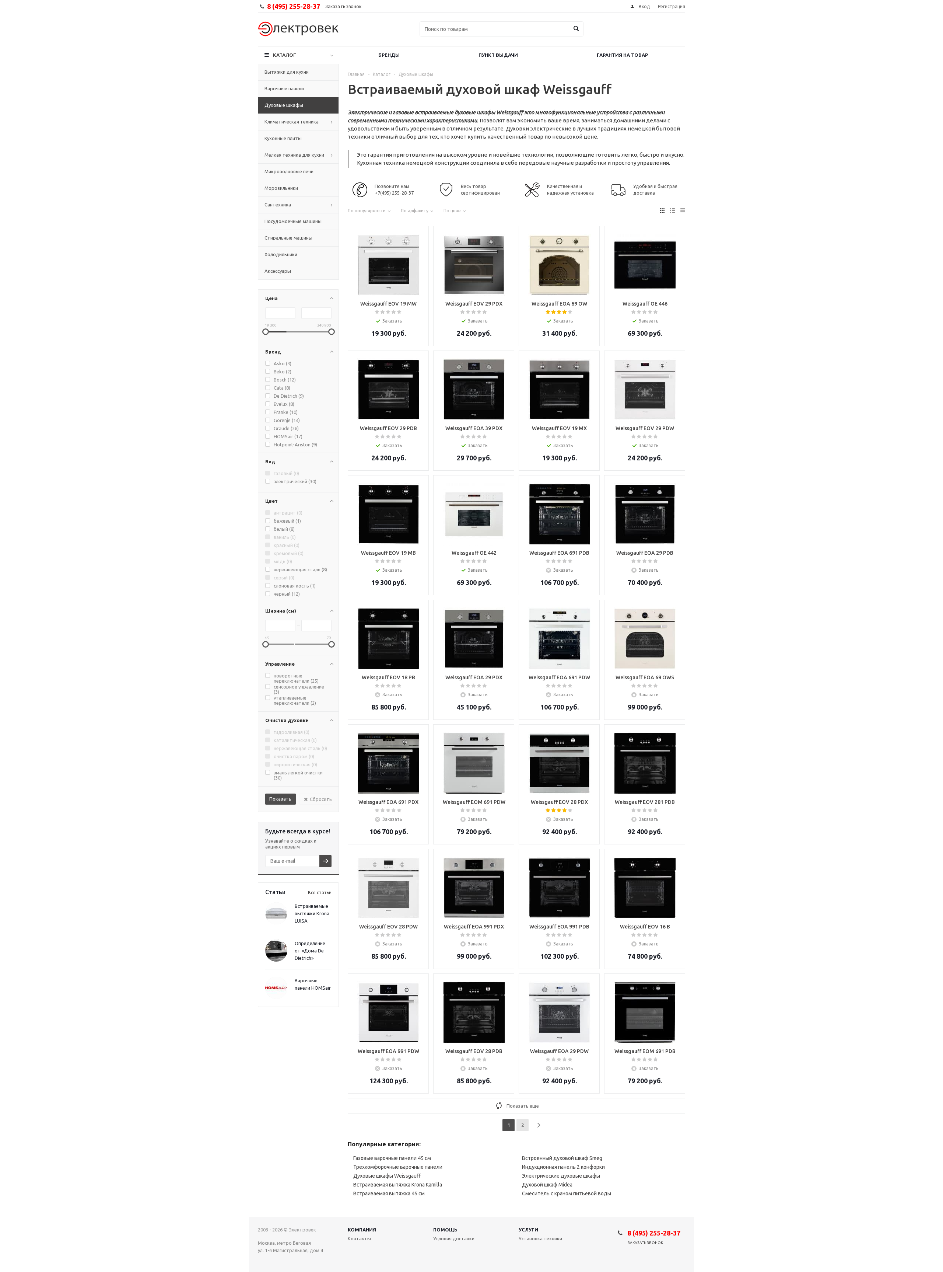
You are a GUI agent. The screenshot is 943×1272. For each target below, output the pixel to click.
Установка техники (540, 1238)
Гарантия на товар (622, 54)
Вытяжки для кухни (286, 71)
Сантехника (277, 204)
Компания (362, 1229)
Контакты (359, 1238)
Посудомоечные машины (293, 221)
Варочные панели (284, 88)
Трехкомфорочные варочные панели (397, 1167)
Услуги (528, 1229)
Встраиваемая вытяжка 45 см (389, 1193)
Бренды (389, 54)
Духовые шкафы (283, 105)
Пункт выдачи (498, 54)
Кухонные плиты (283, 138)
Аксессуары (277, 270)
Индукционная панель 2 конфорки (563, 1167)
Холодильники (280, 254)
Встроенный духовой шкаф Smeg (562, 1158)
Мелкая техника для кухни (294, 154)
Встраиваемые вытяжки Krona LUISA (312, 913)
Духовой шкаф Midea (547, 1185)
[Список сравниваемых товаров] (604, 34)
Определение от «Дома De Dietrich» (310, 951)
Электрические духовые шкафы (561, 1176)
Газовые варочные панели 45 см (392, 1158)
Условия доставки (453, 1238)
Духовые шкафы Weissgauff (387, 1176)
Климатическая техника (291, 121)
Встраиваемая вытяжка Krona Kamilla (397, 1185)
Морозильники (281, 188)
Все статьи (320, 892)
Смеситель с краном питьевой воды (566, 1193)
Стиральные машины (288, 237)
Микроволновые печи (288, 171)
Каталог (284, 54)
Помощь (445, 1229)
